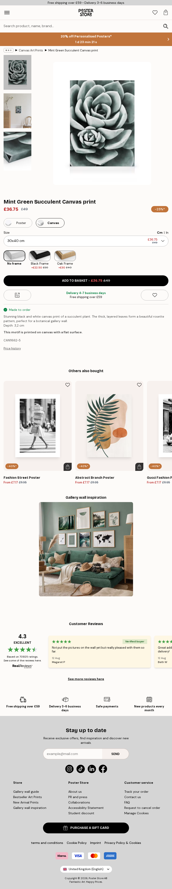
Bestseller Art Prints (27, 797)
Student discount (81, 813)
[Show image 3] (17, 151)
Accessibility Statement (86, 808)
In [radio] (167, 232)
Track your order (136, 792)
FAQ (127, 802)
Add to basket (86, 281)
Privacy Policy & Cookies (123, 843)
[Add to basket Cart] (68, 467)
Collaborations (79, 802)
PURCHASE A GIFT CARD (89, 828)
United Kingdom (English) (86, 869)
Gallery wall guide (26, 792)
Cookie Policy (77, 843)
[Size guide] (17, 295)
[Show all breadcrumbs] (8, 50)
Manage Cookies (136, 813)
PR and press (77, 797)
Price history (12, 348)
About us (75, 792)
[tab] (155, 13)
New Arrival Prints (26, 802)
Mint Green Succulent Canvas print (73, 50)
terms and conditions (47, 843)
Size (7, 232)
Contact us (132, 797)
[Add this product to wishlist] (154, 295)
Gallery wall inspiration (29, 808)
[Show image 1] (17, 72)
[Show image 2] (17, 110)
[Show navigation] (7, 13)
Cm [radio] (160, 232)
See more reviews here (86, 679)
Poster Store (96, 878)
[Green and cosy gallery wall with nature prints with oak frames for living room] (86, 549)
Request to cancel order (142, 808)
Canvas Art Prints (31, 50)
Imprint (95, 843)
